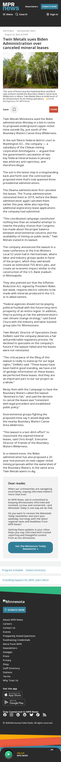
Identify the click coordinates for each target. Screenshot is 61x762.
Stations (7, 672)
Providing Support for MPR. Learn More (26, 579)
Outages (7, 652)
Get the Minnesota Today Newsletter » (30, 547)
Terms (6, 676)
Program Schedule (12, 570)
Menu (9, 14)
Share (53, 109)
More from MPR (12, 644)
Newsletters (10, 648)
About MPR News (13, 619)
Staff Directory (11, 668)
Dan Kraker (8, 30)
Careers (7, 623)
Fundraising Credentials (16, 639)
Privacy (7, 660)
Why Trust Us (10, 680)
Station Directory (36, 570)
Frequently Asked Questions (19, 635)
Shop (6, 664)
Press (6, 656)
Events (7, 631)
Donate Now (49, 6)
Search (23, 14)
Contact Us (9, 627)
